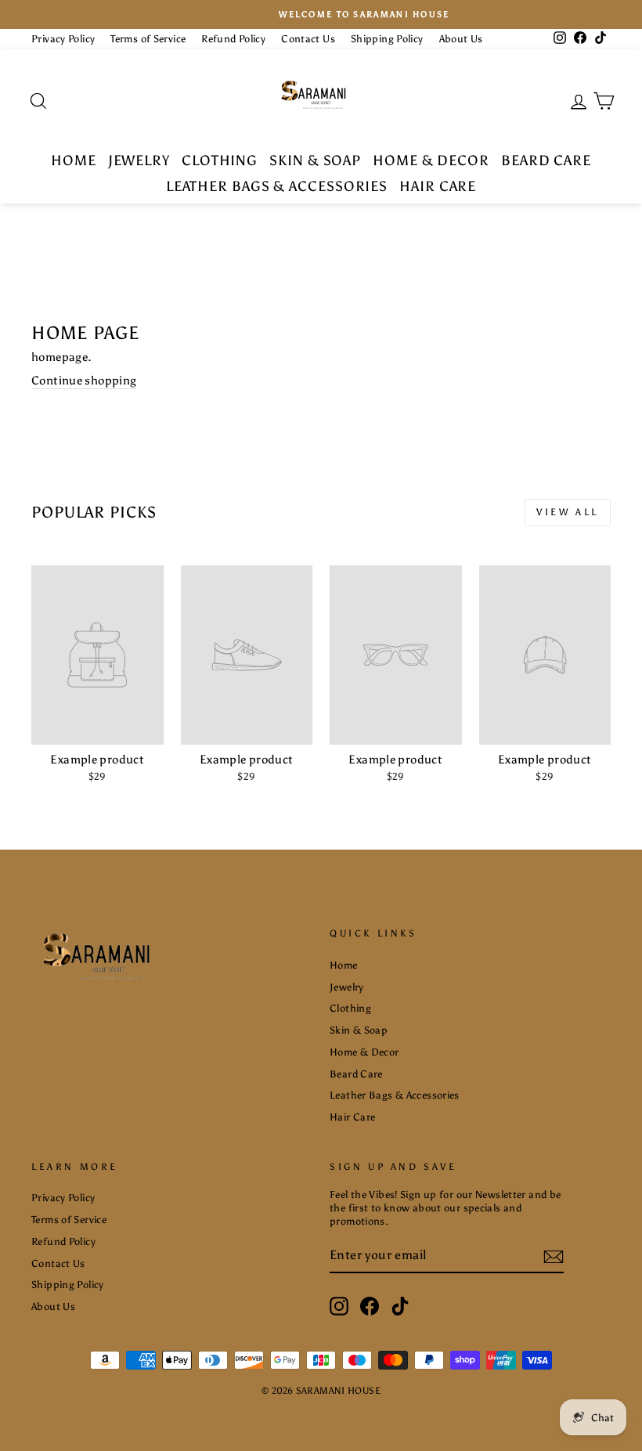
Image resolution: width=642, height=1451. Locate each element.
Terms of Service (148, 39)
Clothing (220, 160)
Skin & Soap (315, 160)
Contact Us (308, 39)
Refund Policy (233, 39)
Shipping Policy (387, 39)
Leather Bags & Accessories (277, 186)
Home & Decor (431, 160)
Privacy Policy (63, 39)
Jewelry (139, 160)
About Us (461, 39)
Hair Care (437, 186)
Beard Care (546, 160)
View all (567, 512)
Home (73, 160)
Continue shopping (83, 381)
